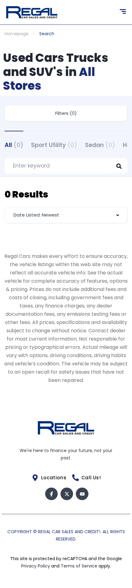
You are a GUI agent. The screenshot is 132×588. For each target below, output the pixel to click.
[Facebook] (51, 494)
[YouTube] (82, 494)
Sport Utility (54, 145)
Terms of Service (80, 566)
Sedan (100, 145)
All (14, 145)
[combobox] (66, 215)
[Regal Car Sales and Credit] (31, 12)
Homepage (17, 34)
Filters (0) (66, 113)
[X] (66, 494)
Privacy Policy (36, 566)
